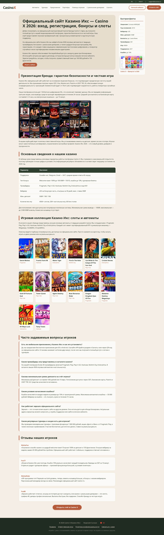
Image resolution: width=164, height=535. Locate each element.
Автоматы (35, 7)
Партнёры (66, 7)
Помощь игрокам (78, 7)
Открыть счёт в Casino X (67, 507)
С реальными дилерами (95, 7)
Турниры (45, 7)
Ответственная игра (65, 527)
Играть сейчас (30, 65)
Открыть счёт (154, 7)
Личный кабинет (137, 7)
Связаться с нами (108, 527)
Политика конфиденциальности (87, 527)
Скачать (109, 7)
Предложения (55, 7)
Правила (52, 527)
